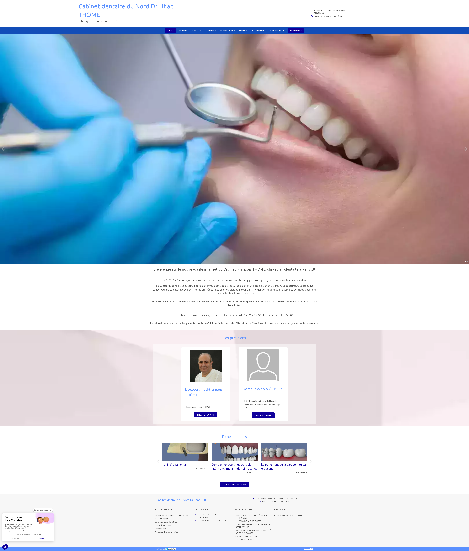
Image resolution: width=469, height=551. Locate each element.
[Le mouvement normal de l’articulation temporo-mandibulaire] (284, 452)
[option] (234, 149)
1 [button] (465, 261)
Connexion (308, 548)
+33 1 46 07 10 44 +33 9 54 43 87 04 (328, 16)
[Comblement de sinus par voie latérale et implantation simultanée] (185, 452)
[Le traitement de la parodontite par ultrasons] (235, 452)
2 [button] (467, 261)
